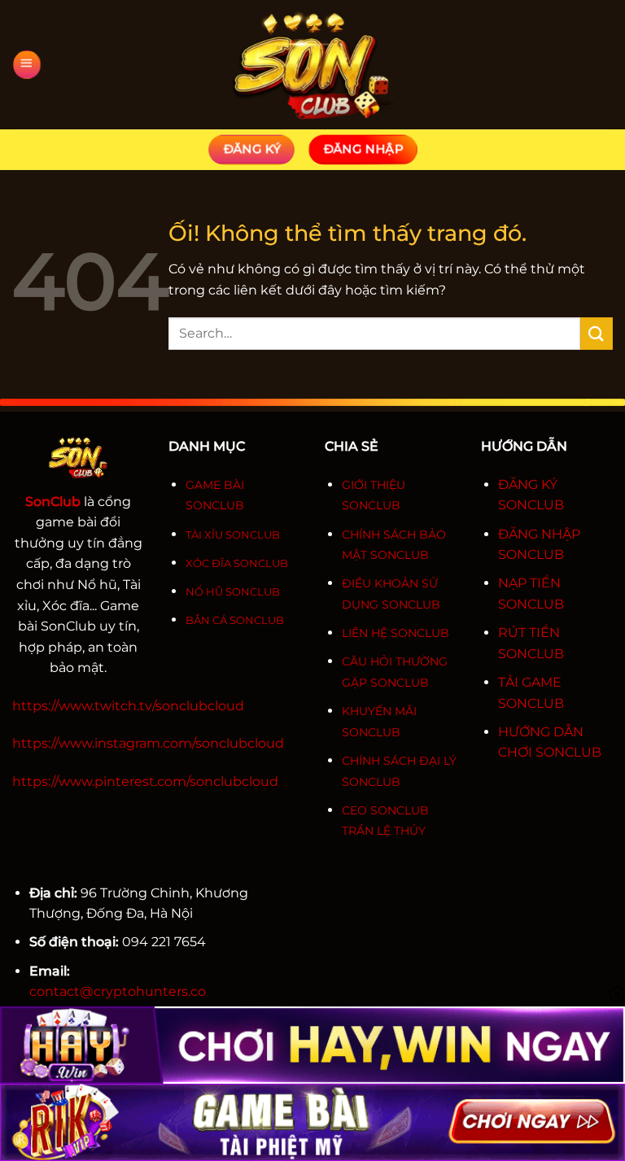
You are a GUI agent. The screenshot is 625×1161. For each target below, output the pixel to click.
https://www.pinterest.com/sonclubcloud (145, 781)
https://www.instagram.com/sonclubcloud (148, 743)
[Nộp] (596, 333)
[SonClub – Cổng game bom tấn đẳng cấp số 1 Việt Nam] (312, 65)
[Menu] (26, 64)
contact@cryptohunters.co (117, 991)
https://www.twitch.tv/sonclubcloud (128, 706)
